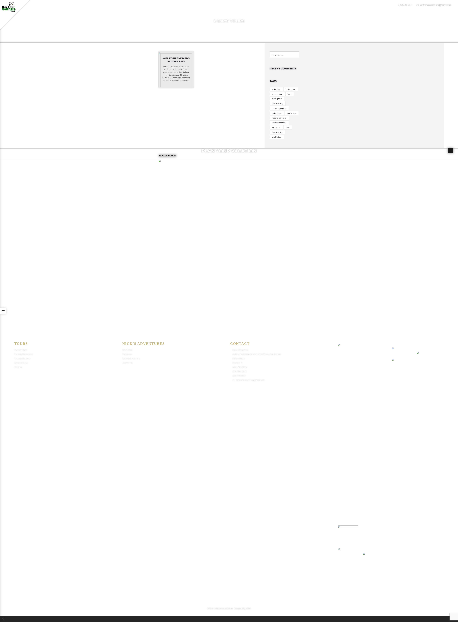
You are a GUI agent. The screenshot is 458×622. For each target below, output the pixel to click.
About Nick (127, 350)
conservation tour (279, 108)
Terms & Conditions (131, 358)
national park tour (279, 118)
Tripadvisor (127, 354)
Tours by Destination (23, 354)
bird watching (277, 103)
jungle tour (291, 113)
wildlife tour (277, 137)
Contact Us (127, 363)
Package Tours (21, 363)
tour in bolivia (277, 132)
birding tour (277, 99)
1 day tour (276, 89)
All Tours (18, 367)
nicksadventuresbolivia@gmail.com (433, 5)
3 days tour (290, 89)
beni (289, 94)
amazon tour (277, 94)
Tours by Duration (22, 358)
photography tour (279, 122)
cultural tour (277, 113)
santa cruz (276, 127)
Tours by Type (20, 350)
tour (287, 127)
